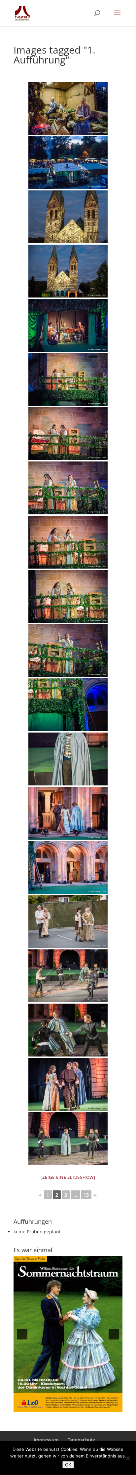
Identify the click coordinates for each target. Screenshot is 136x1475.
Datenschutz (81, 1440)
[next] (114, 1334)
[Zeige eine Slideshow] (68, 1177)
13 (86, 1195)
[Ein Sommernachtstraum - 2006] (68, 1334)
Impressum (46, 1440)
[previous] (22, 1334)
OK (68, 1464)
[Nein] (127, 1458)
